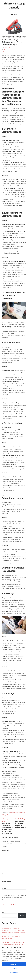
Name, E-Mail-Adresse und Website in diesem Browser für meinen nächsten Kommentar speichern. (14, 898)
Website (4, 888)
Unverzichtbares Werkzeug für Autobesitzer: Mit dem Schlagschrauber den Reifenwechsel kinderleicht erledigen (13, 930)
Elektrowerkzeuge (8, 52)
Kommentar (6, 850)
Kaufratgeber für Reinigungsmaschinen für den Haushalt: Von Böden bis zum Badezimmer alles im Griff (13, 945)
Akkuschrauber (14, 812)
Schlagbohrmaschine (8, 815)
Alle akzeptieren (14, 964)
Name (4, 874)
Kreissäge (22, 812)
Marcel (6, 49)
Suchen (4, 912)
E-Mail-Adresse (7, 881)
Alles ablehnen (14, 972)
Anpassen (14, 968)
